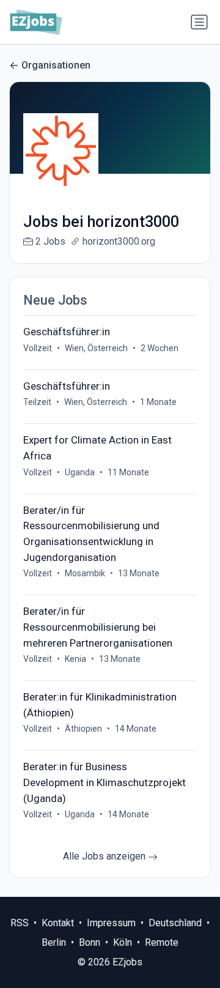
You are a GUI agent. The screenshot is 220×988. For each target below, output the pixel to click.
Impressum (111, 923)
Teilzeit (37, 402)
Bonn (89, 942)
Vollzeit (37, 348)
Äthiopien (83, 729)
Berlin (54, 942)
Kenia (75, 659)
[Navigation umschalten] (199, 22)
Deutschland (175, 923)
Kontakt (58, 923)
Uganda (80, 472)
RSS (19, 923)
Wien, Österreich (96, 348)
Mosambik (85, 573)
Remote (161, 942)
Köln (122, 942)
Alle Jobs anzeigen (105, 856)
